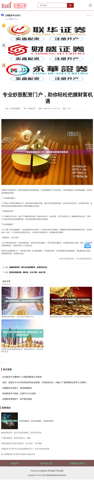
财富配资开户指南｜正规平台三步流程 (19, 393)
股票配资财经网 (53, 475)
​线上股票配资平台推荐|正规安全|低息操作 (18, 454)
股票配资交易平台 (78, 463)
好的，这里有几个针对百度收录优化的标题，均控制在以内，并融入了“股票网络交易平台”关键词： (45, 382)
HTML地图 (59, 470)
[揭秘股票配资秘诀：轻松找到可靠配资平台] (22, 300)
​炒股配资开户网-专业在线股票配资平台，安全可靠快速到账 (25, 448)
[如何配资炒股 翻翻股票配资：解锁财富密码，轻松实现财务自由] (22, 333)
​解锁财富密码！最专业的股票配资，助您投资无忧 (21, 432)
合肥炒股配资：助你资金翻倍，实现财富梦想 (36, 421)
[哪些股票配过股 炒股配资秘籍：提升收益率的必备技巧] (71, 300)
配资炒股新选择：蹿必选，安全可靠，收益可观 (27, 272)
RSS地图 (51, 470)
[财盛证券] (14, 5)
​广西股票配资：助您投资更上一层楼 (15, 438)
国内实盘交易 (46, 463)
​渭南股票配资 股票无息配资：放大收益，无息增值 (21, 443)
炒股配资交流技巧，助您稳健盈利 (17, 387)
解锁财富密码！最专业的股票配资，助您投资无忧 (28, 267)
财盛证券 (15, 463)
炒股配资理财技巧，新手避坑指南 (17, 398)
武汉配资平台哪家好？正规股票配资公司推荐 (22, 376)
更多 (89, 15)
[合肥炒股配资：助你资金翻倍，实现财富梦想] (9, 420)
